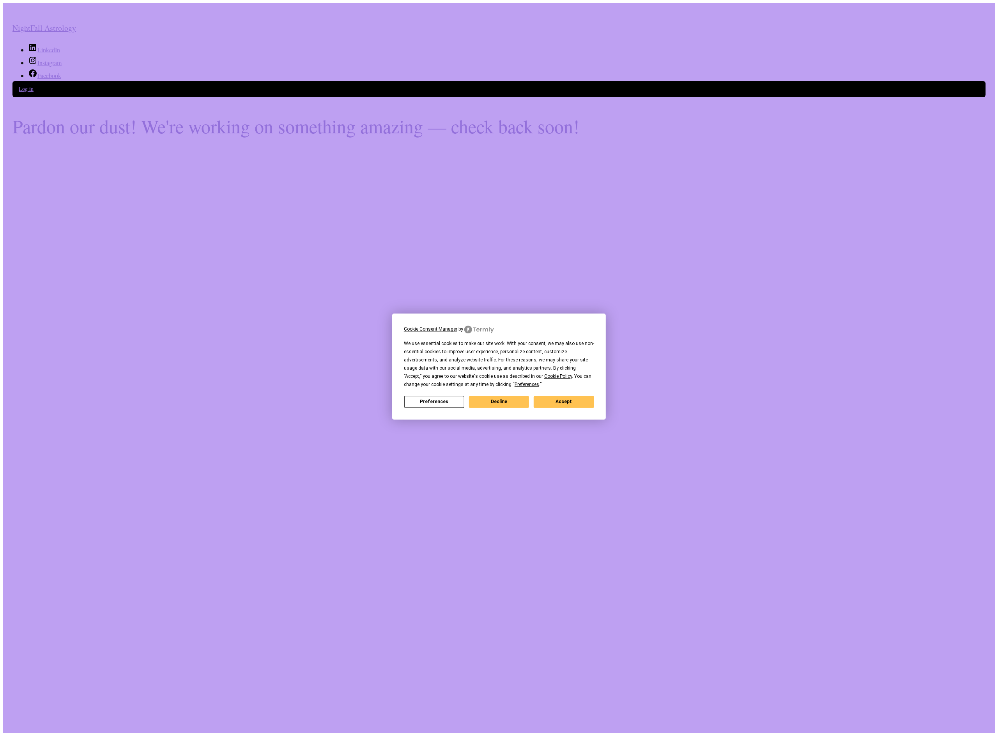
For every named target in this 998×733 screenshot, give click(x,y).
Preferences (434, 401)
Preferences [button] (527, 384)
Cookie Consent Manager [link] (430, 329)
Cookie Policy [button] (558, 376)
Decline (499, 401)
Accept (564, 401)
